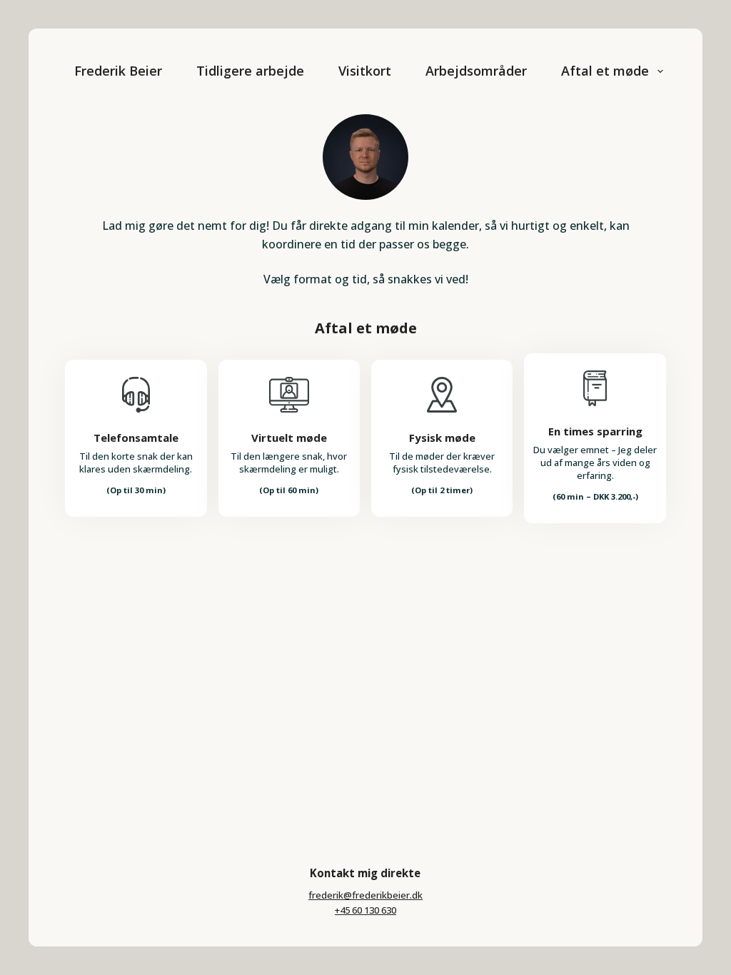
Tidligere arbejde (250, 70)
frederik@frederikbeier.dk (365, 895)
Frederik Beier (118, 70)
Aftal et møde (605, 70)
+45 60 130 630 (365, 910)
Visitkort (364, 70)
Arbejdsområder (476, 70)
